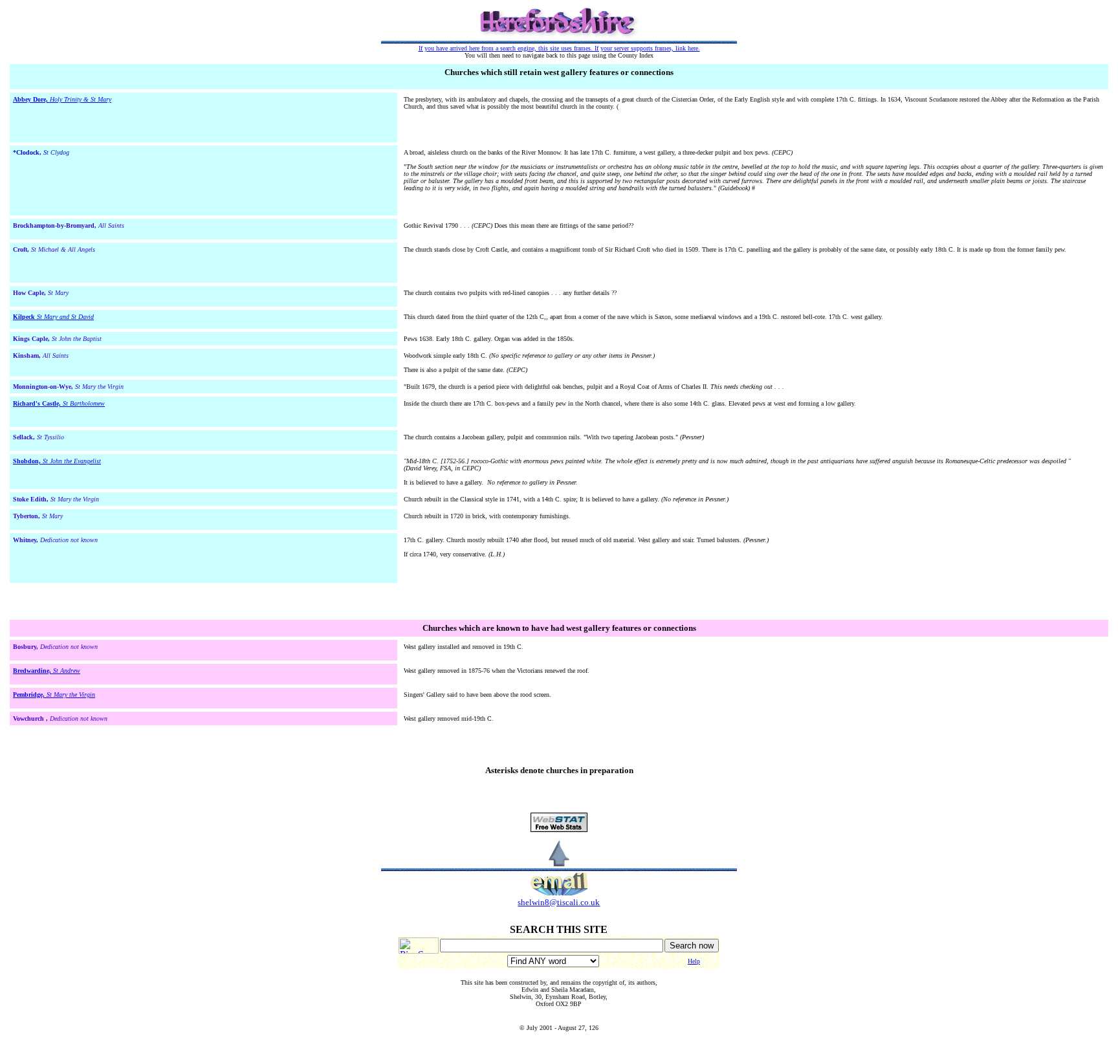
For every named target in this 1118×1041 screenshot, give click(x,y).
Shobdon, (28, 461)
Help (694, 961)
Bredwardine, (33, 670)
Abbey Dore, (31, 99)
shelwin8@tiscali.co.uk (559, 902)
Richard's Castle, (38, 403)
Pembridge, (30, 694)
